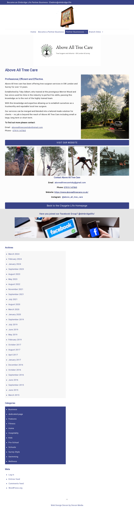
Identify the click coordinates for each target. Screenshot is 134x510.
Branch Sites (95, 32)
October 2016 (14, 370)
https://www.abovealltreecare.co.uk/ (71, 192)
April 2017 (13, 355)
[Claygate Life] (67, 17)
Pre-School (13, 442)
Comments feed (16, 483)
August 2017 (14, 350)
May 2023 (12, 279)
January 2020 (14, 314)
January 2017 (14, 360)
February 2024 (15, 259)
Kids (10, 438)
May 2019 (12, 334)
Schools (12, 447)
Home (33, 32)
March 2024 (13, 254)
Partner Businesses (75, 32)
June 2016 (13, 380)
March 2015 (13, 395)
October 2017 (14, 345)
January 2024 (14, 264)
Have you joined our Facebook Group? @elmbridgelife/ (67, 214)
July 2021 (12, 299)
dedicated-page (15, 414)
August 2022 (14, 284)
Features (12, 419)
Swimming (13, 457)
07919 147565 (19, 130)
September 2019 (16, 319)
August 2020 (14, 304)
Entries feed (14, 479)
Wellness (12, 461)
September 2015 (16, 385)
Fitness (11, 423)
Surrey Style (14, 452)
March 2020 (13, 309)
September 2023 (16, 269)
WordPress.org (15, 488)
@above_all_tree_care (72, 197)
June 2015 (13, 390)
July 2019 (12, 324)
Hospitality (13, 433)
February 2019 (15, 340)
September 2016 (16, 375)
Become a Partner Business (51, 32)
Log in (11, 475)
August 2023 (14, 274)
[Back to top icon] (67, 499)
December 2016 (15, 365)
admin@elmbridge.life (61, 2)
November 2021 (15, 289)
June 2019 (13, 329)
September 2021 (16, 294)
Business (12, 409)
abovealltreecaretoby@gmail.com (27, 127)
